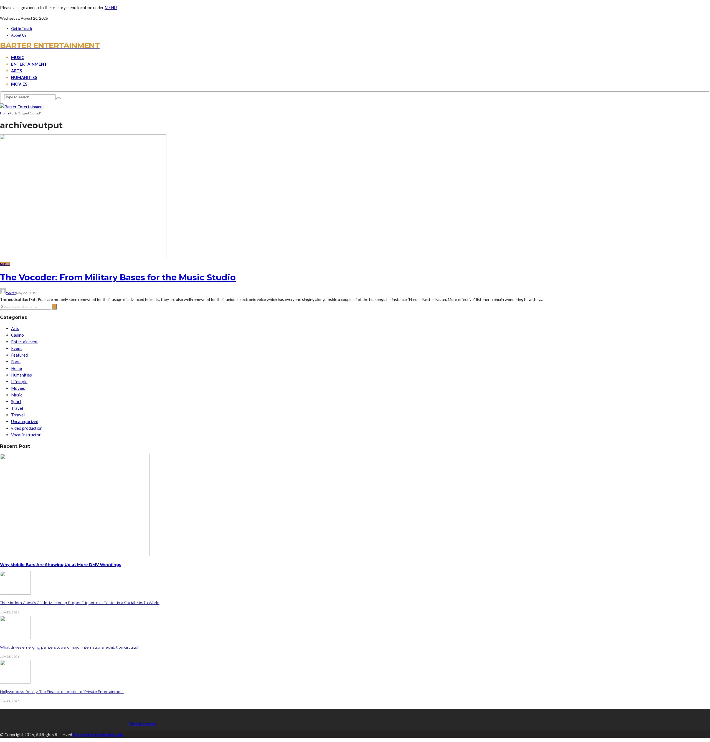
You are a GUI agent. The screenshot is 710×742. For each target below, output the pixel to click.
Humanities (24, 77)
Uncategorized (24, 421)
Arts (16, 70)
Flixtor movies (142, 723)
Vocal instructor (26, 434)
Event (16, 348)
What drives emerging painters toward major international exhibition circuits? (69, 647)
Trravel (18, 414)
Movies (19, 83)
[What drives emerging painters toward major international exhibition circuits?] (15, 637)
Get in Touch (21, 28)
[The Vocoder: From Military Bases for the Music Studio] (83, 257)
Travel (17, 408)
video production (26, 428)
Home (16, 368)
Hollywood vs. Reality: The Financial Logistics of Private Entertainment (62, 691)
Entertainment (29, 64)
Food (16, 361)
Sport (16, 401)
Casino (17, 334)
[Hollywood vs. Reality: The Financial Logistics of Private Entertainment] (15, 681)
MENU (111, 7)
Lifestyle (19, 381)
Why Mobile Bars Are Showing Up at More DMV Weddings (60, 564)
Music (17, 57)
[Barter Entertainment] (22, 106)
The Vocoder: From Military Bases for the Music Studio (118, 277)
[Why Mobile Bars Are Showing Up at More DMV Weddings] (75, 554)
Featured (19, 354)
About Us (18, 35)
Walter (11, 293)
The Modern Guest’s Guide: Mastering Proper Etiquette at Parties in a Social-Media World (79, 602)
